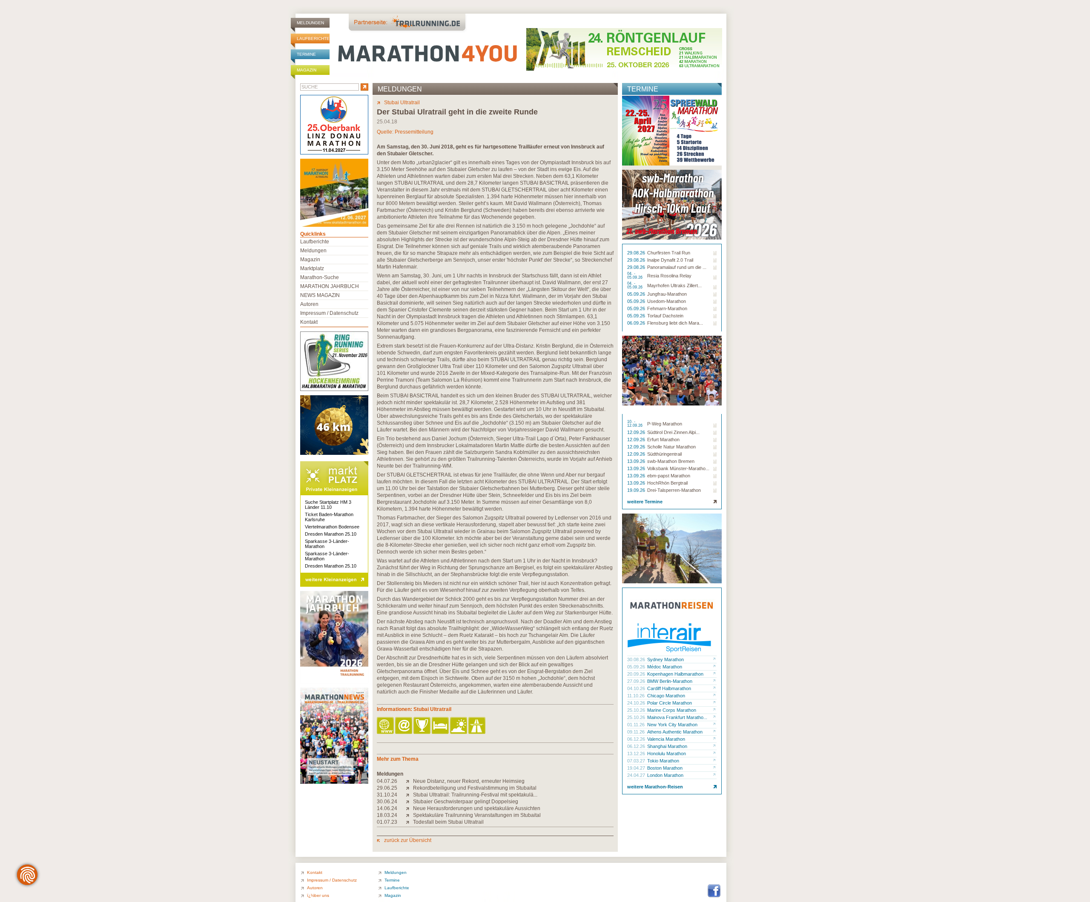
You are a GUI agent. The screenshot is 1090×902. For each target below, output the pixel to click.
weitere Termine (645, 501)
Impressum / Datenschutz (329, 313)
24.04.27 (636, 775)
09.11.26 (636, 731)
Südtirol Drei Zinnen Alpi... (673, 432)
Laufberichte (313, 38)
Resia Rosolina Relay (669, 275)
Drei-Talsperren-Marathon (674, 490)
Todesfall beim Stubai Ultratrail (448, 822)
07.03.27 (636, 760)
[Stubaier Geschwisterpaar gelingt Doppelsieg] (409, 801)
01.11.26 (636, 724)
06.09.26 (636, 322)
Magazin (306, 70)
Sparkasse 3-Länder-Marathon (327, 544)
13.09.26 (636, 461)
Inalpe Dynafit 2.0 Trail (670, 260)
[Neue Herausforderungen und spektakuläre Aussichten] (409, 808)
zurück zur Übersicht (407, 840)
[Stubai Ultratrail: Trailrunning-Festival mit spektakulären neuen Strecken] (409, 795)
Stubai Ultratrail (402, 103)
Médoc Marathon (664, 666)
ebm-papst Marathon (668, 475)
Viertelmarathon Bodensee (332, 526)
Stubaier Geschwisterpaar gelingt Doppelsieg (465, 802)
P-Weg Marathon (664, 423)
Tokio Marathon (663, 760)
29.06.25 (387, 788)
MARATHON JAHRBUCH (329, 286)
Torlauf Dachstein (665, 315)
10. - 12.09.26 (635, 424)
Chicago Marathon (666, 695)
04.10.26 (636, 688)
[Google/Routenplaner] (477, 726)
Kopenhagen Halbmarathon (675, 673)
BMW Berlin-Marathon (669, 681)
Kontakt (309, 322)
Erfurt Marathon (663, 439)
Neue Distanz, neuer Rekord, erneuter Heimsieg (469, 781)
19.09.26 (636, 490)
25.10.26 (636, 710)
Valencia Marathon (666, 739)
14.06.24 (387, 808)
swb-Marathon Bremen (670, 461)
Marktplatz (312, 268)
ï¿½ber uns (318, 895)
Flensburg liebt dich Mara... (675, 322)
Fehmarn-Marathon (667, 308)
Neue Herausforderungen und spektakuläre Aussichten (476, 808)
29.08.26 (636, 252)
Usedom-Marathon (666, 301)
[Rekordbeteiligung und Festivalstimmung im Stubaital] (409, 788)
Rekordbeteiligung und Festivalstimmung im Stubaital (474, 788)
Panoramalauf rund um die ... (676, 267)
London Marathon (665, 775)
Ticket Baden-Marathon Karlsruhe (329, 517)
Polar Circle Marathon (669, 702)
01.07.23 (387, 822)
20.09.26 (636, 673)
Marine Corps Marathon (671, 710)
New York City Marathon (672, 724)
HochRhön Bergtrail (667, 482)
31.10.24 (387, 795)
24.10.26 (636, 702)
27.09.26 (636, 681)
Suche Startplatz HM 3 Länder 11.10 (328, 505)
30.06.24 (387, 802)
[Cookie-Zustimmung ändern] (27, 875)
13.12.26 (636, 753)
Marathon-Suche (319, 277)
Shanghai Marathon (667, 746)
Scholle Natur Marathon (671, 446)
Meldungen (310, 22)
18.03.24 (387, 815)
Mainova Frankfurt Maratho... (677, 717)
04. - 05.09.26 (635, 276)
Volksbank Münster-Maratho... (678, 468)
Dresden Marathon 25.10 (330, 534)
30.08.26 (636, 659)
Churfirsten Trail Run (668, 252)
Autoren (309, 304)
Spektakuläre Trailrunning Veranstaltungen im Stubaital (477, 815)
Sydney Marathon (665, 659)
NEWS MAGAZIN (320, 295)
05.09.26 (636, 294)
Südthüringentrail (664, 454)
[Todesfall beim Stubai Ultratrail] (409, 822)
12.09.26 (636, 432)
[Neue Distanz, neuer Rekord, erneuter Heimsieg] (409, 781)
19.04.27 (636, 768)
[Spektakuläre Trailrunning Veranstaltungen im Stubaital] (409, 815)
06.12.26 (636, 739)
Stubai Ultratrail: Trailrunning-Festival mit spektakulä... (475, 795)
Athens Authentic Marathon (675, 731)
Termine (306, 54)
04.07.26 (387, 781)
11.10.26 (636, 695)
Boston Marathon (665, 768)
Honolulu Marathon (666, 753)
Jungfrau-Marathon (667, 294)
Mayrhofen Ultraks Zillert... (674, 285)
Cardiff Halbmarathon (669, 688)
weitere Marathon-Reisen (655, 786)
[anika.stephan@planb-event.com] (404, 726)
